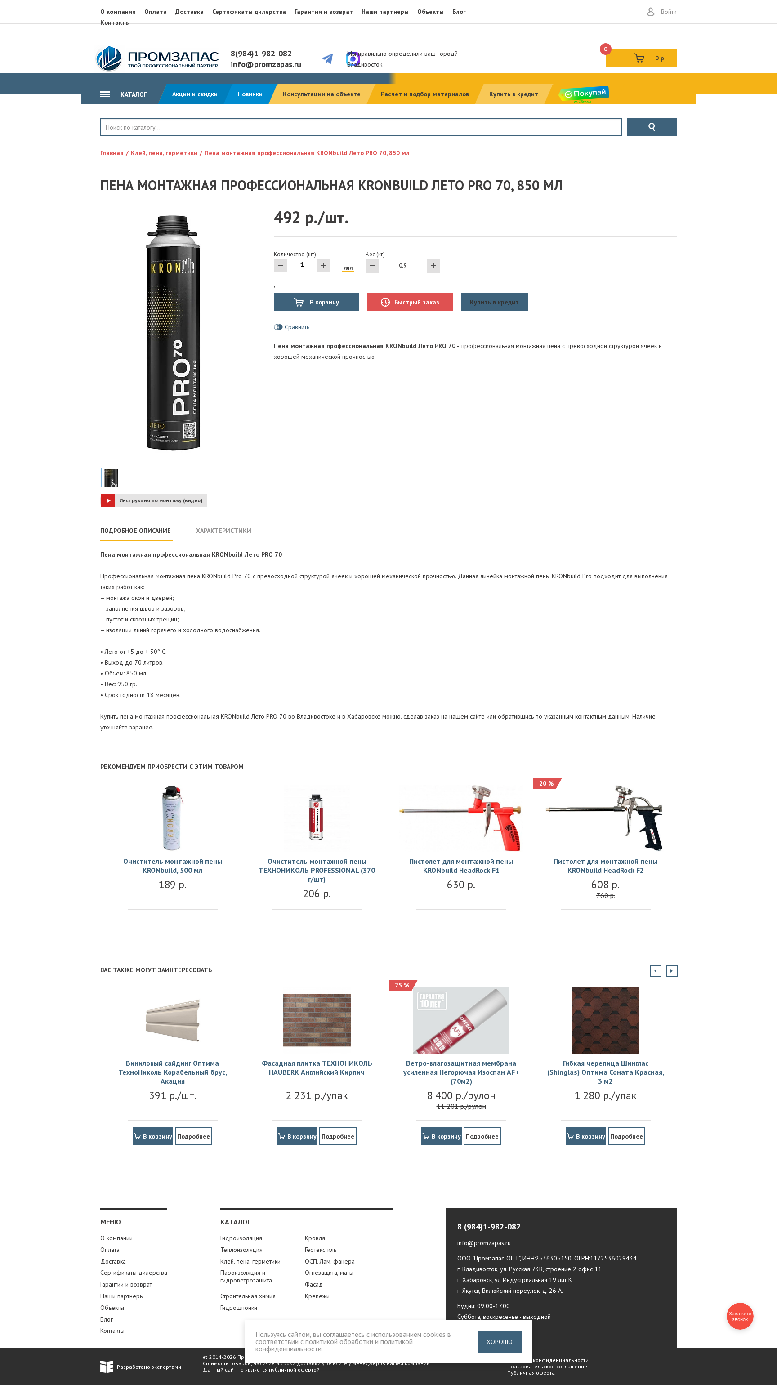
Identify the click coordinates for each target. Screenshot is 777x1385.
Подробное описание (135, 531)
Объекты (430, 12)
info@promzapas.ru (266, 64)
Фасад (314, 1284)
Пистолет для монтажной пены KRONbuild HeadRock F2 (605, 866)
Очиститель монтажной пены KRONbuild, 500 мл (172, 866)
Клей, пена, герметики (250, 1261)
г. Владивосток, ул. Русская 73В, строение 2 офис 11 (529, 1269)
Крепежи (317, 1296)
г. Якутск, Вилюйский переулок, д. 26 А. (510, 1291)
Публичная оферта (531, 1372)
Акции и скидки (195, 94)
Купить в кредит (513, 94)
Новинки (250, 94)
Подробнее (193, 1136)
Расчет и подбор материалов (425, 94)
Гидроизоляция (241, 1238)
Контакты (115, 22)
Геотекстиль (320, 1250)
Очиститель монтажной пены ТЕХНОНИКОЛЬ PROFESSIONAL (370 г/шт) (317, 870)
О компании (118, 12)
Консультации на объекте (322, 94)
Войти (669, 12)
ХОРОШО (500, 1342)
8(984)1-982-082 (261, 53)
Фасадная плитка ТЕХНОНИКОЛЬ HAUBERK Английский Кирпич (317, 1068)
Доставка (189, 12)
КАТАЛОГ (133, 94)
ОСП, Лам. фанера (330, 1261)
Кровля (130, 142)
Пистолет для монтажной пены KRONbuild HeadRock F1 (461, 866)
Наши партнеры (385, 12)
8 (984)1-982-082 (489, 1226)
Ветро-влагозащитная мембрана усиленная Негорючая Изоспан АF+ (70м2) (461, 1072)
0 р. (635, 55)
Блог (459, 12)
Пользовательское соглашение (547, 1366)
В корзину (323, 302)
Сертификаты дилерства (249, 12)
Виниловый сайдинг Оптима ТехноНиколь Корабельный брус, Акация (172, 1072)
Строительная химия (248, 1296)
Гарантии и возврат (324, 12)
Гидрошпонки (238, 1308)
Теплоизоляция (241, 1250)
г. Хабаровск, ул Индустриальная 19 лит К (514, 1280)
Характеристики (223, 531)
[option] (172, 856)
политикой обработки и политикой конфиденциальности (334, 1345)
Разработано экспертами (149, 1366)
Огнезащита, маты (329, 1273)
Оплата (155, 12)
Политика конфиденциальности (548, 1360)
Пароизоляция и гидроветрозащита (246, 1276)
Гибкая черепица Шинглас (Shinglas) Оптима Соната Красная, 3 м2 (605, 1072)
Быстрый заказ (416, 302)
